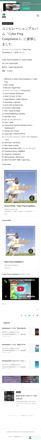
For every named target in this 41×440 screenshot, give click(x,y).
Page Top (20, 424)
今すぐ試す (26, 8)
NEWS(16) (4, 304)
